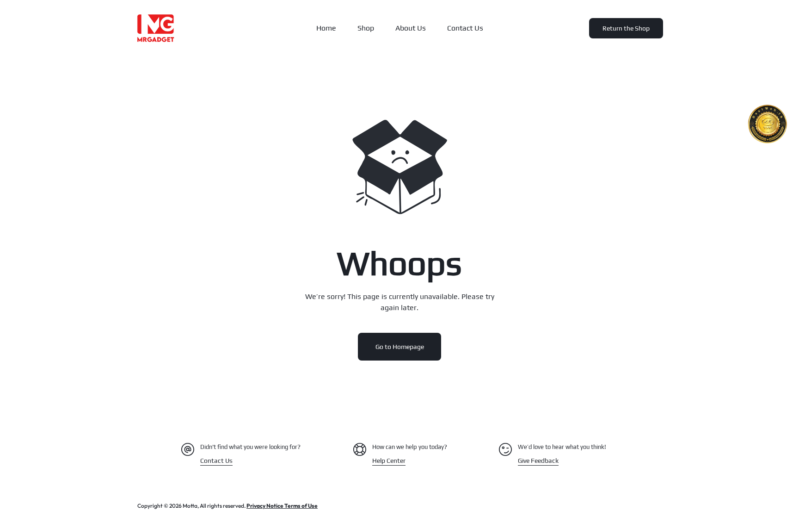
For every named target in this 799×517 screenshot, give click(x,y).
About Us (410, 28)
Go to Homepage (399, 346)
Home (326, 28)
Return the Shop (626, 28)
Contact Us (465, 28)
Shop (365, 28)
